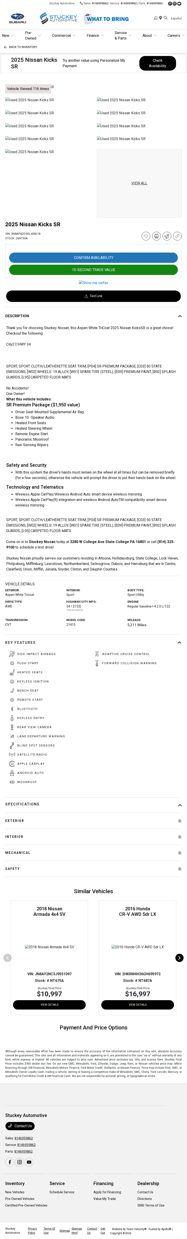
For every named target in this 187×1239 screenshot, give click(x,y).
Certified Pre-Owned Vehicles (26, 1205)
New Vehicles (14, 1192)
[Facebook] (170, 4)
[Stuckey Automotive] (44, 18)
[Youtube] (179, 4)
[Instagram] (175, 4)
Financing (104, 1183)
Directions (145, 1199)
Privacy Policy (32, 1230)
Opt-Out (103, 1230)
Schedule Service (61, 1192)
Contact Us (23, 1126)
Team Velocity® (136, 1229)
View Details (49, 1004)
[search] (165, 18)
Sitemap (65, 1230)
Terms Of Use (49, 1230)
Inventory (15, 1183)
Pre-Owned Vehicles (19, 1199)
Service (57, 1183)
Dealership (148, 1183)
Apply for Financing (107, 1192)
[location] (161, 18)
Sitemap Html (77, 1230)
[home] (156, 18)
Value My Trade (105, 1199)
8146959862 (100, 3)
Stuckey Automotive (12, 1230)
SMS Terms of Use (151, 1205)
